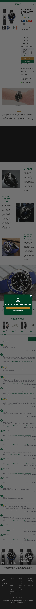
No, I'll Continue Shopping (18, 310)
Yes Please (18, 308)
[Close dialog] (31, 296)
